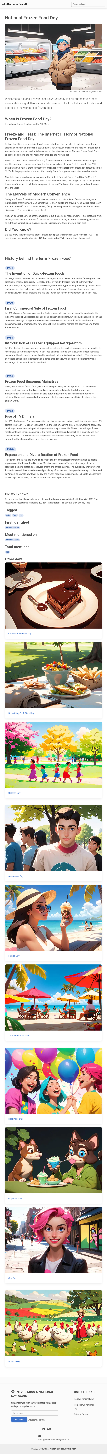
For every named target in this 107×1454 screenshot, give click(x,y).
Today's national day (84, 1399)
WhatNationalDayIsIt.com (62, 1448)
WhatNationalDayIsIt (14, 4)
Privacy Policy (81, 1414)
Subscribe (19, 1419)
